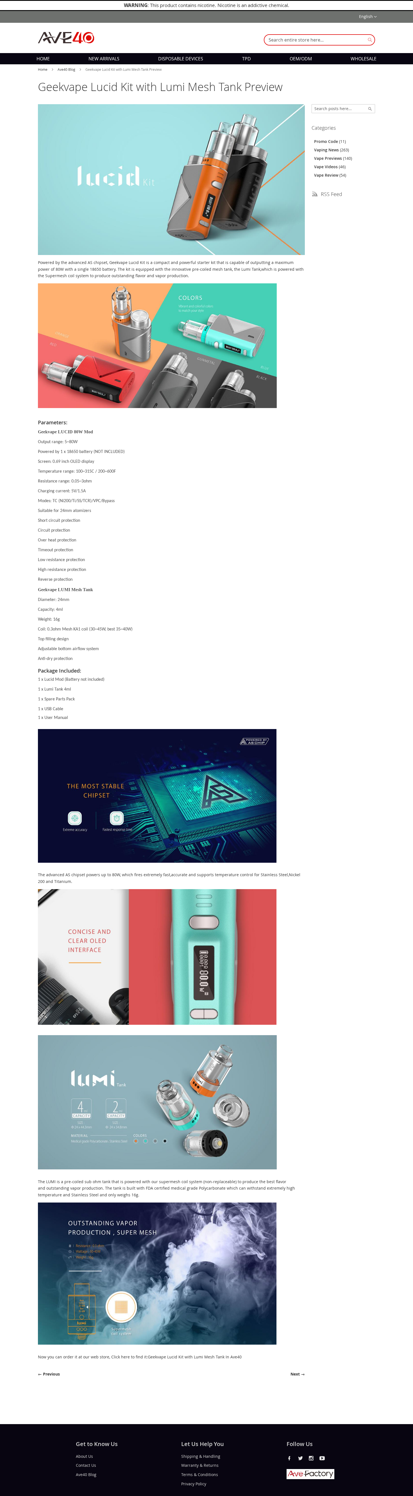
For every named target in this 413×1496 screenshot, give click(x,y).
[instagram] (311, 1458)
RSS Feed (331, 194)
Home (43, 69)
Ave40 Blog (67, 69)
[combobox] (319, 39)
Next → (298, 1374)
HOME (43, 59)
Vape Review (326, 175)
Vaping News (327, 149)
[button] (368, 17)
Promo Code (326, 141)
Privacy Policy (193, 1483)
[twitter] (300, 1458)
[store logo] (66, 37)
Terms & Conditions (199, 1474)
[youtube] (322, 1458)
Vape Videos (326, 166)
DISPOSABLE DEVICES (180, 59)
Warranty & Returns (200, 1465)
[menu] (206, 58)
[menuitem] (43, 58)
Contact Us (86, 1465)
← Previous (49, 1374)
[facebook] (289, 1458)
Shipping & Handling (200, 1456)
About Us (84, 1456)
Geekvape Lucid (124, 262)
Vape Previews (328, 158)
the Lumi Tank (247, 269)
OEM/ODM (301, 59)
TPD (246, 59)
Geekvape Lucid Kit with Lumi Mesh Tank (186, 1357)
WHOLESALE (363, 59)
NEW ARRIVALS (103, 59)
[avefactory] (310, 1477)
